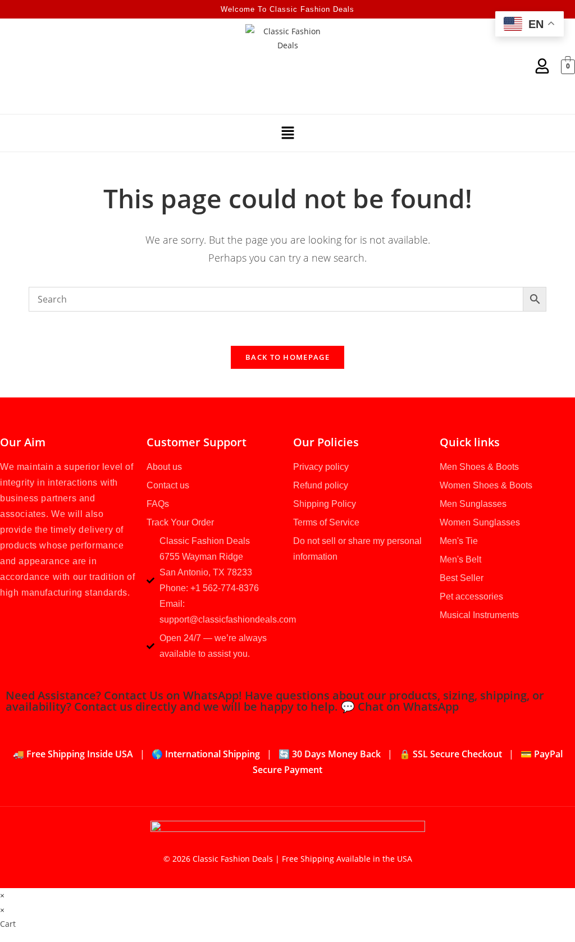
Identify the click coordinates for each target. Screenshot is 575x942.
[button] (287, 133)
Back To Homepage (287, 357)
